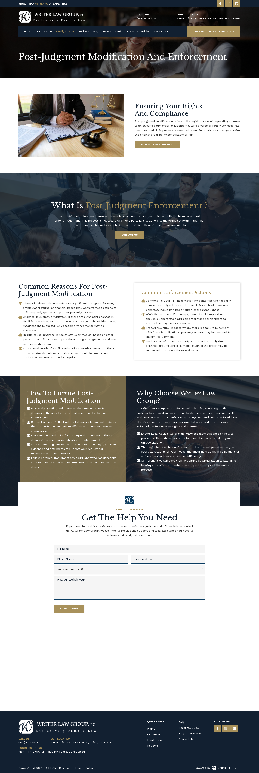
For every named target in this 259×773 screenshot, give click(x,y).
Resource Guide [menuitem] (112, 31)
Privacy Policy (84, 768)
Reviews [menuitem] (83, 31)
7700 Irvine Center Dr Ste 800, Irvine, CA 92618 (209, 18)
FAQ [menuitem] (95, 31)
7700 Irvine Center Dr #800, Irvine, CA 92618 (81, 742)
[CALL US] (130, 16)
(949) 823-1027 (146, 18)
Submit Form (69, 608)
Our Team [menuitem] (42, 31)
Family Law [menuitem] (63, 31)
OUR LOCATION (188, 14)
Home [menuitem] (28, 31)
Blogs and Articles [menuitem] (138, 31)
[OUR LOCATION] (170, 16)
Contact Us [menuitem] (161, 31)
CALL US (143, 14)
